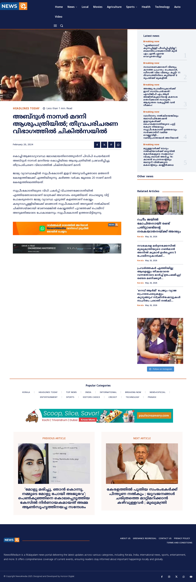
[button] (61, 25)
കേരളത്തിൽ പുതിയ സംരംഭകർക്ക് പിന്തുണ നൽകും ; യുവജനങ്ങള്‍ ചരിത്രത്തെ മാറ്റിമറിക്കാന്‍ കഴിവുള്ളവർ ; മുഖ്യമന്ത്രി (142, 496)
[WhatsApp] (118, 145)
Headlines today (26, 109)
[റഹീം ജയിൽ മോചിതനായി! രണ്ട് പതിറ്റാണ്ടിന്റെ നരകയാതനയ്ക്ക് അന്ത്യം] (160, 205)
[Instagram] (169, 577)
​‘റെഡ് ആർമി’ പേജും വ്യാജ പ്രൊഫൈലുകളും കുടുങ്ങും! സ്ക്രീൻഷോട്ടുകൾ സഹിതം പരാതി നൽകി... (158, 296)
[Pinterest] (111, 145)
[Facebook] (97, 145)
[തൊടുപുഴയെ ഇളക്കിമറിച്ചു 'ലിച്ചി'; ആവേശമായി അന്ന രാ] (160, 341)
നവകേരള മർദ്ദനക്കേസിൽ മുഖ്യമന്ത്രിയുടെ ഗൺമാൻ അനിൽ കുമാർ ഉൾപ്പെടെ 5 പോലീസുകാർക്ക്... (156, 251)
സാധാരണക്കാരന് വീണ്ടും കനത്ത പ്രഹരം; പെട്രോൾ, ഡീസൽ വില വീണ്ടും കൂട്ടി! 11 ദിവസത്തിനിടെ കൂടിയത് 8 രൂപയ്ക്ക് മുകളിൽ (161, 73)
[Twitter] (104, 145)
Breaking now (151, 41)
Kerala (140, 237)
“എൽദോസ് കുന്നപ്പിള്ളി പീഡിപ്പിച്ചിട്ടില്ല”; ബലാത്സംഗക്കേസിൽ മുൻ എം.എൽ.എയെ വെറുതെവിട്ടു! (160, 51)
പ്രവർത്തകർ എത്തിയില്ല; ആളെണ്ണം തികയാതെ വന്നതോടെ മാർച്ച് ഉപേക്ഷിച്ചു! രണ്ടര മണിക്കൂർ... (159, 273)
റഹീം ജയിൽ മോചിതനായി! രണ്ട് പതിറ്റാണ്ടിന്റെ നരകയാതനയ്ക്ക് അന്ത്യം (159, 226)
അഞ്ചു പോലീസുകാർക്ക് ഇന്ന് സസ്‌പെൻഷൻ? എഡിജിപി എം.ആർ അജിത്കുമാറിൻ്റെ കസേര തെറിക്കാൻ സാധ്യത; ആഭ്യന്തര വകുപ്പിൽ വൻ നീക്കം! (160, 97)
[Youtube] (191, 577)
